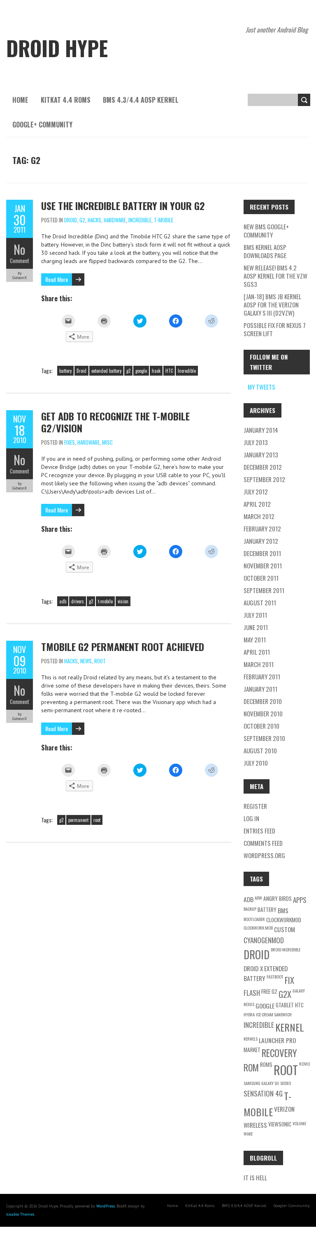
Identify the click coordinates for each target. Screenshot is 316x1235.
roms (266, 1064)
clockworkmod (283, 920)
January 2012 (261, 540)
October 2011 (261, 577)
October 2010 (261, 725)
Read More (56, 279)
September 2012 (264, 479)
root (96, 820)
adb (62, 601)
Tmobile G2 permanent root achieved (122, 646)
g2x (285, 994)
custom (284, 929)
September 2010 (264, 738)
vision (123, 601)
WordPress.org (264, 855)
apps (300, 900)
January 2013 (261, 454)
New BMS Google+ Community (266, 230)
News (86, 661)
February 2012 (262, 528)
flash (252, 993)
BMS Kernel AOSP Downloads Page (265, 251)
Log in (251, 818)
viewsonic (279, 1124)
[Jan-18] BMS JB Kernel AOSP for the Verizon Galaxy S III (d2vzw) (272, 304)
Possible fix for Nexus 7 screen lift (275, 329)
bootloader (254, 919)
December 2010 (263, 701)
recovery (279, 1053)
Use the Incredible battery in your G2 (123, 205)
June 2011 (256, 627)
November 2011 (263, 565)
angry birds (277, 898)
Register (255, 805)
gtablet (285, 1005)
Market (252, 1050)
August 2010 (260, 750)
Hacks (94, 220)
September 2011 (264, 590)
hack (156, 370)
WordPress (105, 1206)
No (20, 249)
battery (65, 370)
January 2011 (260, 688)
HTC (169, 370)
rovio (304, 1063)
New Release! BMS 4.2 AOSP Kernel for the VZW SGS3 (275, 276)
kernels (251, 1038)
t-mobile (105, 601)
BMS (283, 910)
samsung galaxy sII (261, 1083)
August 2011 (260, 602)
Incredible (139, 220)
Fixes (69, 442)
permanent (78, 820)
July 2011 (255, 614)
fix (289, 980)
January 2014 (261, 429)
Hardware (115, 220)
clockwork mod (258, 927)
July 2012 (256, 491)
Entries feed (259, 830)
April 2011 (257, 651)
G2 (82, 220)
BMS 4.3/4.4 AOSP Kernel (141, 100)
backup (250, 908)
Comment (19, 260)
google (141, 370)
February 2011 (262, 676)
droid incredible (285, 949)
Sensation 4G (263, 1093)
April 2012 (257, 503)
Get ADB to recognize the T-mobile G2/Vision (115, 422)
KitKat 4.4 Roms (66, 100)
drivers (77, 601)
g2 (128, 370)
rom (251, 1067)
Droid (70, 220)
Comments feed (263, 842)
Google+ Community (42, 124)
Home (20, 100)
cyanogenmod (264, 940)
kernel (289, 1027)
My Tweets (261, 386)
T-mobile (163, 220)
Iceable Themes (20, 1214)
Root (100, 661)
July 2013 (256, 442)
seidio (285, 1083)
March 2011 (259, 664)
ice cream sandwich (274, 1014)
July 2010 (256, 762)
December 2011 (262, 553)
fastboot (275, 976)
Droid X (253, 968)
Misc (107, 442)
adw (258, 897)
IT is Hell (255, 1177)
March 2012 (259, 516)
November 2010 (263, 713)
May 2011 (255, 639)
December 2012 (263, 466)
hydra (249, 1014)
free (265, 991)
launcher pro (277, 1040)
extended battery (106, 370)
